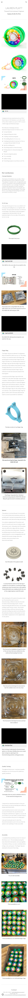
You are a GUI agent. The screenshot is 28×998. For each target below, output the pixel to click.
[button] (2, 2)
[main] (14, 10)
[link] (14, 103)
